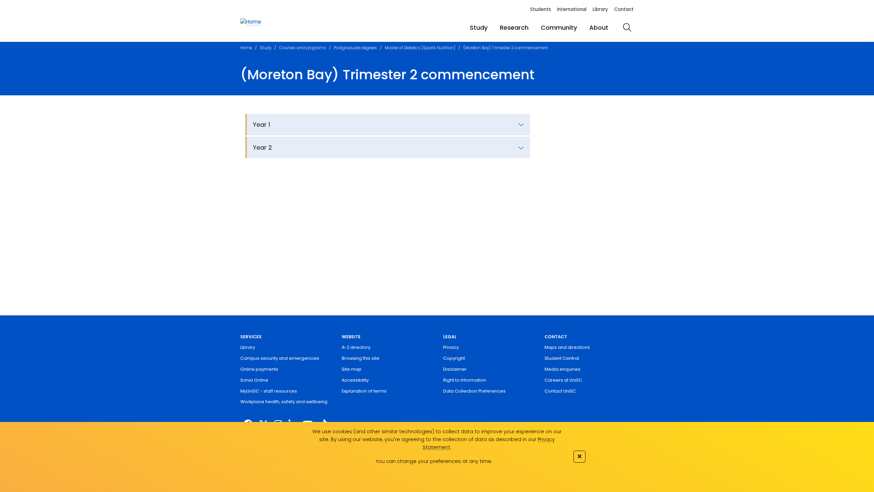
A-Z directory (356, 347)
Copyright (454, 358)
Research (514, 27)
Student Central (562, 358)
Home (246, 48)
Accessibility (355, 380)
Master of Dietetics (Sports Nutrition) (420, 48)
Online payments (259, 369)
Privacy (451, 347)
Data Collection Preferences (474, 391)
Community (559, 27)
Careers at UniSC (563, 380)
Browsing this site (360, 358)
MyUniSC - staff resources (268, 391)
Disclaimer (455, 369)
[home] (250, 22)
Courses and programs (302, 48)
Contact (624, 9)
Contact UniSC (560, 391)
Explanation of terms (364, 391)
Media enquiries (562, 369)
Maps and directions (567, 347)
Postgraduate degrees (355, 48)
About (598, 27)
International (572, 9)
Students (540, 9)
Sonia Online (254, 380)
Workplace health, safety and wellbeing (283, 402)
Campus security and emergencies (279, 358)
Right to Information (464, 380)
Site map (352, 369)
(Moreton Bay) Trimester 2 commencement (505, 48)
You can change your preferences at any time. (434, 461)
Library (600, 9)
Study (479, 27)
